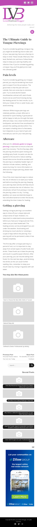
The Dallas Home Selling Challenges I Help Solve (20, 400)
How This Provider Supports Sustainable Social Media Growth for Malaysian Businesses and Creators (19, 426)
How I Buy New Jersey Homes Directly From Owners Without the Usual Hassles (19, 386)
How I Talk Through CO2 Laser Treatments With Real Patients (19, 440)
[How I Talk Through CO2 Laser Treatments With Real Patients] (18, 434)
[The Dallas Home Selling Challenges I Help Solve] (18, 393)
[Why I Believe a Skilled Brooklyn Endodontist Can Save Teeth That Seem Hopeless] (18, 407)
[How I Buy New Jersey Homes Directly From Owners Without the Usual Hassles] (18, 380)
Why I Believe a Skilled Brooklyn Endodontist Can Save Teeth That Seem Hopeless (18, 413)
